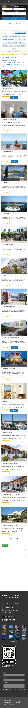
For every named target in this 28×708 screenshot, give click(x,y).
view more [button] (14, 641)
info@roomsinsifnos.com (12, 610)
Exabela (23, 39)
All (4, 36)
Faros (9, 42)
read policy (21, 689)
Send (14, 694)
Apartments (8, 51)
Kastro (11, 45)
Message (6, 682)
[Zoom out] (25, 552)
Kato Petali (17, 45)
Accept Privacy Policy (10, 689)
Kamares (17, 39)
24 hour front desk (15, 64)
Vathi (5, 42)
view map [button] (18, 23)
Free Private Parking (8, 62)
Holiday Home (18, 54)
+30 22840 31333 (23, 2)
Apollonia (15, 36)
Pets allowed (18, 62)
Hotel (24, 54)
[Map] (14, 569)
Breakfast (5, 67)
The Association (7, 612)
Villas (24, 51)
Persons (16, 11)
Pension (15, 51)
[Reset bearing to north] (25, 554)
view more (5, 98)
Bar (24, 62)
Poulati (14, 48)
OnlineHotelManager (9, 704)
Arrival (3, 6)
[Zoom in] (25, 549)
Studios (4, 54)
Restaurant (6, 64)
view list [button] (10, 23)
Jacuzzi (14, 60)
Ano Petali (21, 42)
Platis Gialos (15, 42)
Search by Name (21, 32)
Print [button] (6, 545)
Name (5, 672)
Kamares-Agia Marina (8, 39)
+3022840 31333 (9, 607)
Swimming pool (7, 60)
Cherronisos (22, 36)
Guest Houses (10, 54)
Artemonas (9, 36)
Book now (14, 18)
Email (5, 677)
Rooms (3, 11)
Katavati (23, 45)
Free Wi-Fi (5, 58)
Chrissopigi (5, 45)
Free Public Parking (14, 58)
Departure (16, 6)
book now (14, 97)
